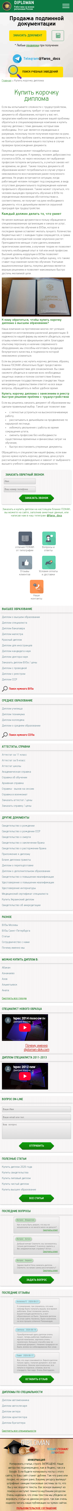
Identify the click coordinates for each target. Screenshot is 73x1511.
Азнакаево (8, 973)
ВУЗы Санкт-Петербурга (16, 930)
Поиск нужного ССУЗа (21, 735)
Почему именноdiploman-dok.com (36, 1048)
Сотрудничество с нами (16, 942)
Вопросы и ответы (48, 549)
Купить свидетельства (15, 1172)
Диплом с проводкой (14, 668)
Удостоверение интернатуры (19, 888)
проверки (32, 45)
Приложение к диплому (16, 854)
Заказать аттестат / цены (17, 800)
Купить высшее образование (19, 1189)
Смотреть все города (14, 998)
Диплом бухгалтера (13, 1423)
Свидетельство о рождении (18, 825)
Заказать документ (27, 35)
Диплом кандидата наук (16, 651)
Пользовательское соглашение (36, 1508)
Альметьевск (9, 984)
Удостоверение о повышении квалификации (28, 882)
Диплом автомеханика (15, 1400)
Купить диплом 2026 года (17, 1167)
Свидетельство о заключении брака (23, 842)
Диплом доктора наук (15, 657)
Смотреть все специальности (19, 1431)
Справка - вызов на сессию (18, 789)
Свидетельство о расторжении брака (24, 848)
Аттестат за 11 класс (14, 754)
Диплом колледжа (13, 720)
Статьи (6, 936)
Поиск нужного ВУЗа (21, 688)
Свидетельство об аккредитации (21, 905)
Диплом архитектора (14, 1417)
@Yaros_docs (54, 515)
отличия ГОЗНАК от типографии (24, 549)
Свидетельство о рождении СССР (21, 831)
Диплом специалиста (14, 622)
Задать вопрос (36, 1280)
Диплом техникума (13, 714)
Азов (4, 979)
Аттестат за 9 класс (13, 760)
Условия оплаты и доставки (48, 573)
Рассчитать (58, 35)
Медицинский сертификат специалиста (25, 894)
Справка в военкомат (14, 794)
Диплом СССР (9, 679)
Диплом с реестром (13, 674)
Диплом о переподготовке (17, 865)
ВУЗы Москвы (10, 925)
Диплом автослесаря (14, 1406)
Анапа (5, 990)
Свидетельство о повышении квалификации (28, 877)
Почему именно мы (13, 947)
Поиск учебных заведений (40, 71)
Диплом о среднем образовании (21, 725)
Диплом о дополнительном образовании (26, 871)
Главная (6, 80)
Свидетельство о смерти (16, 837)
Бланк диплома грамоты (16, 860)
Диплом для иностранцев (17, 645)
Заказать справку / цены (16, 806)
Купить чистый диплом (15, 1184)
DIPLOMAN (35, 1443)
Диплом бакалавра (13, 628)
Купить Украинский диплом (18, 899)
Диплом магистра (12, 634)
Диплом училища (12, 708)
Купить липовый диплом (16, 1178)
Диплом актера (11, 1411)
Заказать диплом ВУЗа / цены (19, 662)
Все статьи (36, 1198)
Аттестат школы (11, 766)
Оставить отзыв (36, 1379)
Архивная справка (13, 783)
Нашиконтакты (36, 597)
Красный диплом (12, 640)
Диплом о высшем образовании (21, 617)
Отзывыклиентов (24, 573)
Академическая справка (16, 772)
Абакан (6, 967)
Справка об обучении (14, 777)
